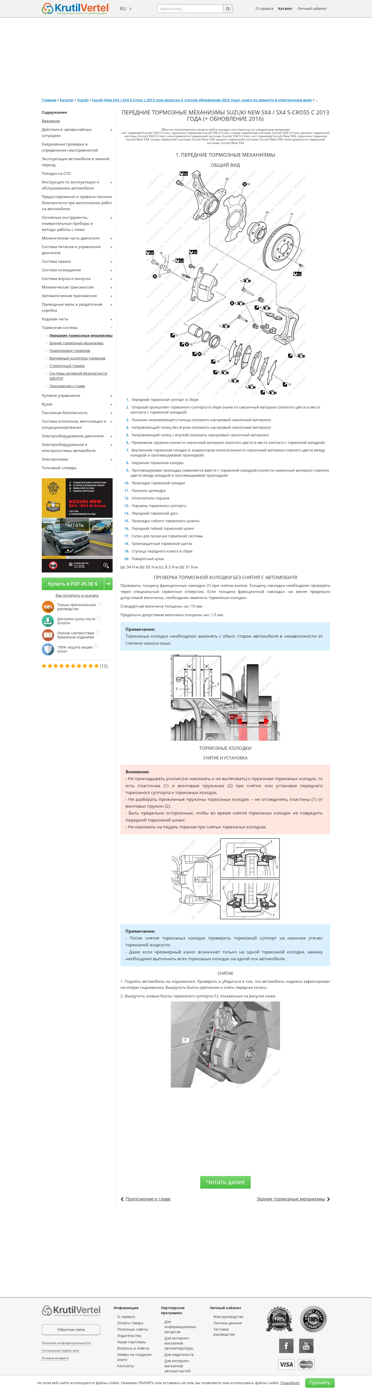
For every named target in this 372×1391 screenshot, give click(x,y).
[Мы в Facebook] (286, 1346)
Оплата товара (130, 1323)
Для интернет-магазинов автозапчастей (177, 1365)
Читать (74, 525)
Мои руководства (228, 1316)
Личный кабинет (312, 8)
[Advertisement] (186, 55)
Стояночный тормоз (67, 365)
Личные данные (227, 1323)
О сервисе (265, 8)
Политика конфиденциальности (66, 1343)
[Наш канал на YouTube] (306, 1346)
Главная (49, 100)
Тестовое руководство (224, 1332)
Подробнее (290, 1382)
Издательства (129, 1335)
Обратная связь (71, 1329)
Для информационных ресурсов (180, 1326)
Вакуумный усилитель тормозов (77, 358)
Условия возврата (55, 1358)
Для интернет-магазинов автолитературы (178, 1343)
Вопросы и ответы (133, 1348)
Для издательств (179, 1354)
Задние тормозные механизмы (76, 343)
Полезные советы (132, 1329)
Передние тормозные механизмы (81, 335)
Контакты (125, 1365)
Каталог (285, 8)
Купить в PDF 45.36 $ (72, 584)
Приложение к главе (67, 385)
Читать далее (225, 1182)
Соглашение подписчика (60, 1350)
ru (123, 8)
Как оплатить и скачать (77, 595)
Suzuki (83, 100)
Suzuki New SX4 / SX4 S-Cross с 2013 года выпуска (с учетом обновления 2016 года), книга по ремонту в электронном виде (202, 100)
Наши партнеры (131, 1341)
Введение (51, 120)
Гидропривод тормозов (69, 350)
